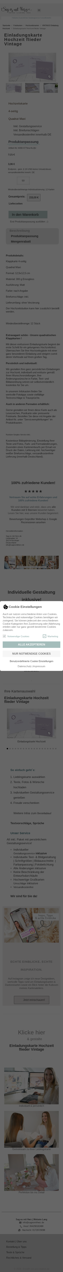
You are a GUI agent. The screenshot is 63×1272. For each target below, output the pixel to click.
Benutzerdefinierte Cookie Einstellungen (31, 661)
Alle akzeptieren (31, 644)
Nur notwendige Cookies (31, 653)
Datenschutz (25, 666)
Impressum (39, 666)
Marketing (53, 636)
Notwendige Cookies (18, 636)
